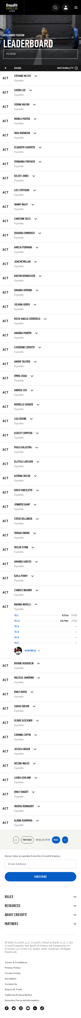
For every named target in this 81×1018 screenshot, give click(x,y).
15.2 (16, 626)
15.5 (16, 642)
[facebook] (7, 1008)
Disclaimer (10, 978)
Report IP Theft (13, 989)
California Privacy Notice (18, 995)
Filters (11, 53)
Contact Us (11, 984)
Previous (27, 840)
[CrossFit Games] (12, 7)
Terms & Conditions (16, 962)
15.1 (16, 615)
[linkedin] (35, 1008)
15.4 (16, 637)
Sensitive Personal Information (22, 1000)
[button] (76, 8)
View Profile (30, 650)
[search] (55, 8)
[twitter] (14, 1008)
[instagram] (21, 1008)
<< (16, 840)
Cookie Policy (12, 973)
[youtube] (28, 1008)
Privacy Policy (12, 967)
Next (56, 840)
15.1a (17, 620)
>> (65, 840)
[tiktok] (42, 1008)
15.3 (16, 631)
